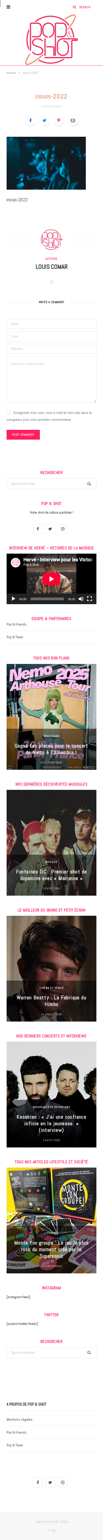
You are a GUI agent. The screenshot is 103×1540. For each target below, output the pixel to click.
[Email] (73, 120)
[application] (51, 579)
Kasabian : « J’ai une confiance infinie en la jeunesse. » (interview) (51, 1123)
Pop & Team (15, 637)
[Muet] (81, 599)
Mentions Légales (19, 1419)
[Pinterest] (58, 120)
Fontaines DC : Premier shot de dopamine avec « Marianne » (51, 875)
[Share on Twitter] (44, 120)
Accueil (11, 73)
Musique (51, 862)
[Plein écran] (89, 599)
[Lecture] (13, 599)
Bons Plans (51, 736)
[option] (51, 717)
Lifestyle (51, 1233)
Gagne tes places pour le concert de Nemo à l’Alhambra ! (51, 749)
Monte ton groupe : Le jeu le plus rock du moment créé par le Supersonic (51, 1249)
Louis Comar (52, 267)
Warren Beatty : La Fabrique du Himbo (51, 1001)
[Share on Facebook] (30, 120)
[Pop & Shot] (51, 39)
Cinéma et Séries (51, 988)
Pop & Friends (16, 624)
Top (52, 1530)
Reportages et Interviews (52, 1107)
